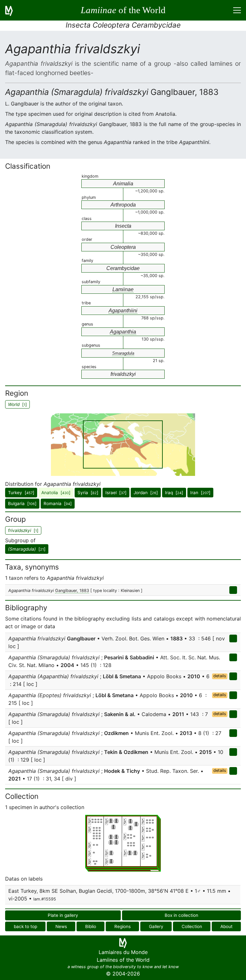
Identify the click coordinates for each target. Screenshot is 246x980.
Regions (122, 926)
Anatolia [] (55, 492)
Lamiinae (123, 289)
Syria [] (88, 492)
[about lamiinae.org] (12, 10)
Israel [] (116, 492)
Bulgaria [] (22, 503)
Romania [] (58, 503)
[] (26, 549)
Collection (192, 926)
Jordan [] (146, 492)
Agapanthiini (123, 310)
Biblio (90, 926)
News (61, 926)
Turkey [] (21, 492)
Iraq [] (174, 492)
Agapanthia (123, 331)
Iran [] (200, 492)
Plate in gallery (63, 915)
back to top (25, 926)
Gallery (156, 926)
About (226, 926)
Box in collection (181, 915)
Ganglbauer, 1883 (72, 590)
